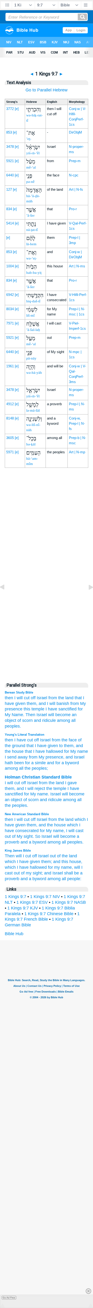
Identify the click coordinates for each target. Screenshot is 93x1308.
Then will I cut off (21, 856)
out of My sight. (19, 836)
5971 (10, 452)
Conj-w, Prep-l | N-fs (77, 423)
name (42, 794)
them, (32, 703)
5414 (10, 223)
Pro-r (73, 209)
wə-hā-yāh (34, 372)
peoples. (13, 726)
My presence (50, 757)
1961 (10, 366)
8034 (10, 309)
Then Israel (36, 714)
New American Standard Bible (27, 814)
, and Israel (73, 757)
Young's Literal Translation (24, 734)
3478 (10, 147)
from (52, 697)
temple (37, 709)
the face (68, 740)
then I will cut (17, 819)
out (53, 856)
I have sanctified (61, 709)
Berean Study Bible (19, 692)
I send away (16, 757)
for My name (75, 751)
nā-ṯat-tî (32, 230)
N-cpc (73, 175)
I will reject (35, 788)
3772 (10, 109)
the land (65, 697)
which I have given (22, 861)
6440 (10, 175)
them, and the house (46, 825)
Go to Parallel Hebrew (46, 90)
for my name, (60, 867)
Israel (42, 697)
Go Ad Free (9, 1297)
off (33, 819)
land (60, 782)
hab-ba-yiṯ (33, 273)
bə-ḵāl (31, 444)
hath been (14, 762)
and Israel (53, 873)
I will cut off (15, 782)
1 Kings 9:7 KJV (22, 908)
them (9, 788)
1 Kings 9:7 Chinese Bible (48, 913)
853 (9, 132)
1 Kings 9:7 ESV (32, 902)
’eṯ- (28, 139)
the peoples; (35, 768)
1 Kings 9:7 (15, 896)
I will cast (74, 830)
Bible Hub (14, 933)
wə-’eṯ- (31, 258)
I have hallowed (47, 751)
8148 (10, 418)
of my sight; (32, 873)
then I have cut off (22, 740)
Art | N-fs (76, 189)
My (33, 794)
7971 (10, 323)
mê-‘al (31, 167)
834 (9, 209)
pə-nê (30, 182)
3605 (10, 438)
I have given (46, 745)
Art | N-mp (77, 452)
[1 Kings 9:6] (6, 597)
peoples (19, 805)
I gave (71, 782)
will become (59, 714)
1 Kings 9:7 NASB (69, 902)
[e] (17, 109)
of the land (67, 856)
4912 (10, 404)
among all (66, 720)
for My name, (52, 830)
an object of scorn (22, 799)
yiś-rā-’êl (33, 153)
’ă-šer (30, 215)
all (79, 799)
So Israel (43, 836)
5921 (10, 161)
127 (9, 189)
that (78, 697)
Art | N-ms (77, 266)
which (80, 819)
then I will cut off (20, 697)
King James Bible (18, 850)
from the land (60, 819)
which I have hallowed (26, 867)
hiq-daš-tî (33, 301)
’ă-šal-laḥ (33, 330)
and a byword (33, 842)
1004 (10, 266)
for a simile (35, 762)
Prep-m (75, 161)
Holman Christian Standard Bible (38, 777)
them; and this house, (61, 861)
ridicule (55, 799)
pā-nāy (31, 358)
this (27, 709)
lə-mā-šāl (33, 410)
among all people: (64, 878)
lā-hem (31, 244)
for (26, 794)
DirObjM (75, 132)
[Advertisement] (46, 576)
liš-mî (30, 315)
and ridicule (45, 720)
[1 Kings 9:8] (87, 597)
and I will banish (54, 703)
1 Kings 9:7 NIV (45, 896)
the (52, 782)
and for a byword (62, 762)
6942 (10, 295)
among (69, 799)
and (20, 788)
